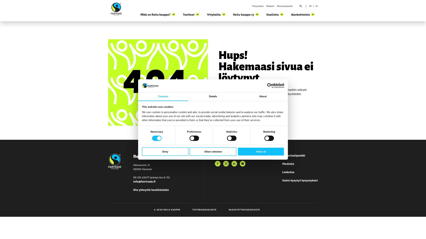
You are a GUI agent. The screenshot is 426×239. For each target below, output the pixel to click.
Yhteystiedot (258, 6)
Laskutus (288, 172)
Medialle (270, 6)
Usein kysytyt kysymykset (300, 180)
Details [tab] (213, 96)
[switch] (194, 138)
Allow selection (213, 151)
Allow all (261, 151)
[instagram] (226, 164)
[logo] (116, 8)
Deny (165, 151)
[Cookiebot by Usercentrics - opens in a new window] (269, 85)
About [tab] (263, 96)
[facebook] (218, 164)
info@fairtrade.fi (144, 181)
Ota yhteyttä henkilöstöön (151, 189)
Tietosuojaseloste (204, 209)
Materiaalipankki (285, 6)
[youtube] (243, 164)
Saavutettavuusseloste (244, 209)
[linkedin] (234, 164)
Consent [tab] (163, 96)
